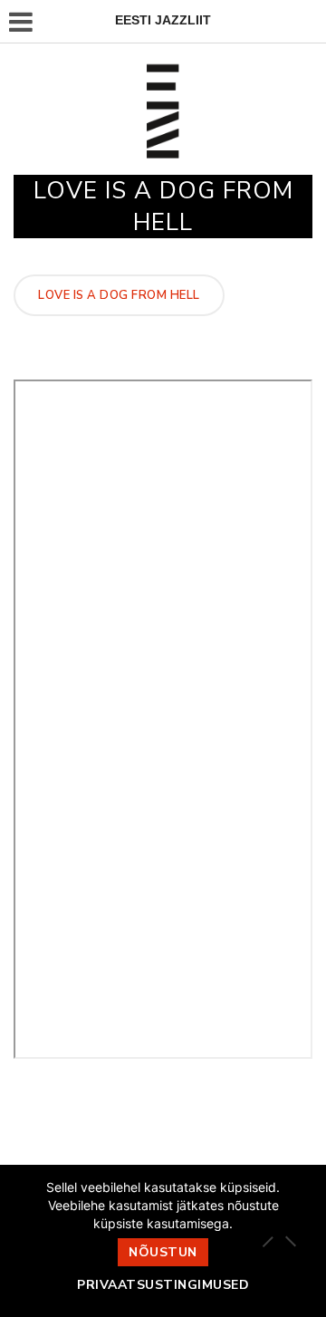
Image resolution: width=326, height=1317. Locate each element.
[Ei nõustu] (289, 1241)
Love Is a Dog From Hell (119, 295)
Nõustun (163, 1252)
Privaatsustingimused (163, 1284)
